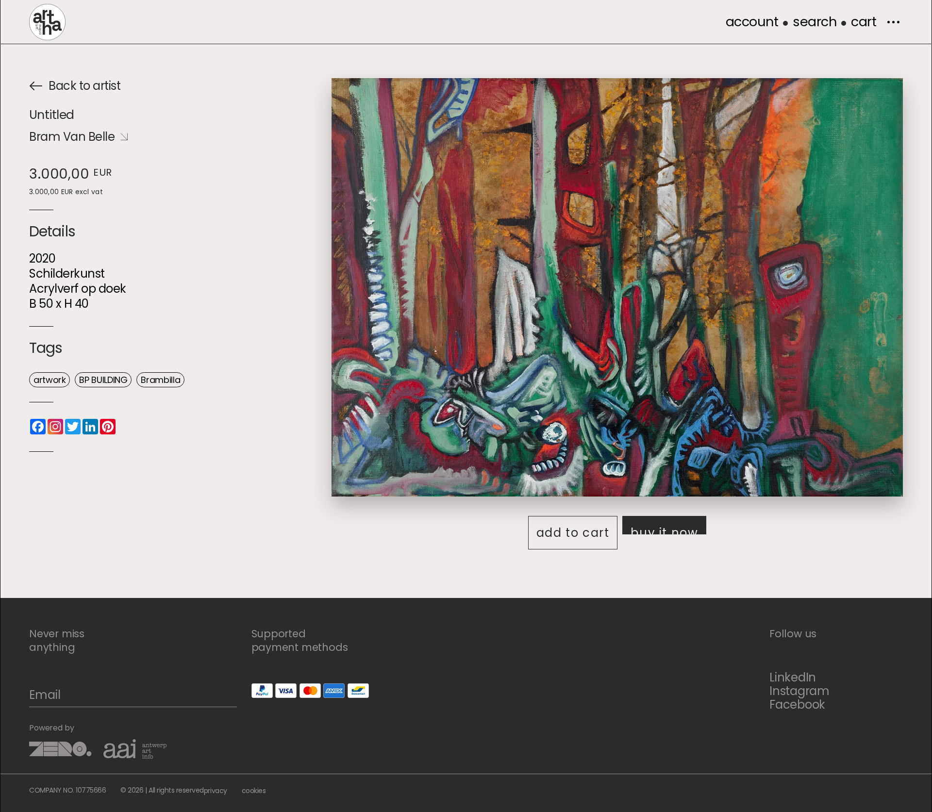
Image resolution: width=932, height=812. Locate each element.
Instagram (799, 691)
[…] (893, 22)
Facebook (797, 705)
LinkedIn (792, 677)
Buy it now (664, 529)
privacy (215, 790)
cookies (254, 790)
